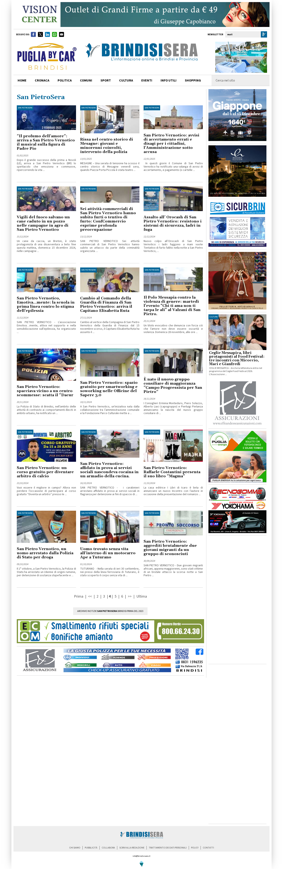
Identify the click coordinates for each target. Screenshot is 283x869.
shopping (193, 80)
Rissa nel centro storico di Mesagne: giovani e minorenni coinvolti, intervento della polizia (106, 145)
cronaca (42, 80)
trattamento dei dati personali (168, 848)
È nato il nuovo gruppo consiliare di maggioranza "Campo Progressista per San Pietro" (173, 385)
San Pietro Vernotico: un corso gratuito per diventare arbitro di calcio (45, 472)
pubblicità (91, 848)
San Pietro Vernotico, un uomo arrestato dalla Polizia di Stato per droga (45, 553)
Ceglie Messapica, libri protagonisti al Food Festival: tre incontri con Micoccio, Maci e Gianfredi (236, 358)
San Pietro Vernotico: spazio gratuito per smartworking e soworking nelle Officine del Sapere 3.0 (109, 388)
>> (130, 596)
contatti (208, 848)
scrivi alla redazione (131, 848)
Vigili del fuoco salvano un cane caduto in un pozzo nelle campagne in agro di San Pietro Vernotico (43, 223)
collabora (108, 848)
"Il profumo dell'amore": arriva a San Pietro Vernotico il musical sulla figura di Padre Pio (46, 142)
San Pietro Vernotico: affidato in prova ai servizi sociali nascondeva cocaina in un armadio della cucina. (109, 470)
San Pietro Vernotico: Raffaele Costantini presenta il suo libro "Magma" (172, 472)
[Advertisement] (237, 599)
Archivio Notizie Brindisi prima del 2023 (110, 611)
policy (194, 848)
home (22, 80)
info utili (169, 80)
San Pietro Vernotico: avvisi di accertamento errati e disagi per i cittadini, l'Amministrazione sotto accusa (171, 143)
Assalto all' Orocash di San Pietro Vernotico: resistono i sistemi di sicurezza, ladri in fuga (173, 223)
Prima (79, 596)
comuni (86, 80)
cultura (126, 80)
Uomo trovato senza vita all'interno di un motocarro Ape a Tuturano (107, 553)
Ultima (141, 596)
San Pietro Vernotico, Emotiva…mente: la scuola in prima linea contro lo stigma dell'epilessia (46, 304)
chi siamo (74, 848)
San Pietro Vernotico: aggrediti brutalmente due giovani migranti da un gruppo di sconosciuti (170, 547)
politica (65, 80)
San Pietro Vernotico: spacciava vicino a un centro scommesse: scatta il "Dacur (45, 390)
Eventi (146, 80)
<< (90, 596)
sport (105, 80)
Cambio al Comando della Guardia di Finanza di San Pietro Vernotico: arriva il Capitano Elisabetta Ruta (106, 304)
